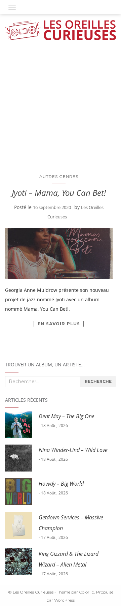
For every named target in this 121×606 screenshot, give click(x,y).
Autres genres (58, 176)
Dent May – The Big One (66, 416)
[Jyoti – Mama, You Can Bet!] (59, 253)
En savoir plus (59, 323)
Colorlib (86, 592)
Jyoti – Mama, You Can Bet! (59, 192)
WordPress (64, 600)
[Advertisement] (60, 104)
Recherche (98, 381)
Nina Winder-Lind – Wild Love (73, 450)
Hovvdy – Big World (61, 483)
